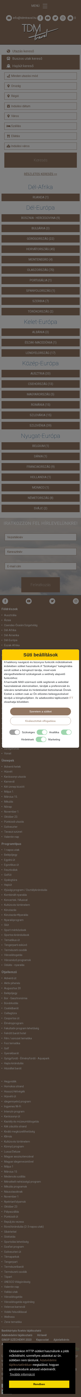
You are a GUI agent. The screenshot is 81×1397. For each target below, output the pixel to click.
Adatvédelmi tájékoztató (17, 1335)
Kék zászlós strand (15, 1126)
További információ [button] (22, 1374)
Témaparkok (11, 1256)
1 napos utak (11, 849)
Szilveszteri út (12, 1251)
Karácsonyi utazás (15, 776)
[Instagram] (76, 601)
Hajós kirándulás (14, 1063)
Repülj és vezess (14, 1221)
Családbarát (11, 1008)
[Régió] (40, 96)
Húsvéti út (10, 1096)
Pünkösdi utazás (14, 821)
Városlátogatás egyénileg (19, 1301)
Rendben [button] (39, 1384)
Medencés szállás (14, 1176)
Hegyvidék (10, 1081)
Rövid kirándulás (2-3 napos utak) (24, 1226)
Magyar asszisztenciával (19, 1156)
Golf (6, 1048)
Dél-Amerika (11, 635)
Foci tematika (12, 1043)
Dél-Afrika (10, 630)
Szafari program (14, 1246)
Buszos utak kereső (27, 59)
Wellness (9, 1316)
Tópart (8, 1276)
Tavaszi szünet (13, 831)
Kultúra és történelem (17, 904)
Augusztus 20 (12, 988)
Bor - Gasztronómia (15, 998)
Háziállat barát (12, 1068)
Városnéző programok (17, 960)
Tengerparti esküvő (15, 944)
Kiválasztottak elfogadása (40, 720)
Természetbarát (14, 1266)
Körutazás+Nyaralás (16, 914)
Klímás (8, 1136)
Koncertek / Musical (16, 899)
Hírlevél (42, 1335)
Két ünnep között (14, 786)
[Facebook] (40, 18)
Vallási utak (11, 1291)
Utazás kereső (23, 51)
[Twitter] (52, 601)
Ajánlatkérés (61, 1339)
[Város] (40, 116)
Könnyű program (14, 1146)
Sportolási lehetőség (16, 1241)
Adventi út (10, 978)
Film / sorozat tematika (18, 1038)
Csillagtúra (10, 1013)
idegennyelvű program (17, 1101)
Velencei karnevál (14, 1306)
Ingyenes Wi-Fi (12, 1106)
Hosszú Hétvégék (14, 1091)
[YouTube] (29, 601)
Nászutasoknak (13, 1191)
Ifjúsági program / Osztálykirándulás (25, 889)
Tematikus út (12, 940)
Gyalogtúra (10, 879)
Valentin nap (11, 836)
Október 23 (10, 1206)
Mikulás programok (15, 1186)
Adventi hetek (12, 766)
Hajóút (8, 884)
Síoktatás (9, 1236)
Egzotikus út (11, 864)
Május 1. (9, 791)
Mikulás (8, 801)
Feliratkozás (41, 585)
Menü (35, 6)
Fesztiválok (11, 869)
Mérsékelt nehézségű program (22, 1181)
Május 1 (8, 1166)
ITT (71, 697)
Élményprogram (13, 1023)
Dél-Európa (10, 640)
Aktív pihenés (12, 983)
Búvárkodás (11, 1003)
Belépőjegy (10, 854)
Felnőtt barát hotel (15, 1033)
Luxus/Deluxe (12, 1151)
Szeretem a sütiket (40, 711)
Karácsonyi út (12, 1116)
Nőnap (8, 806)
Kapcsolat (42, 1339)
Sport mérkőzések (15, 930)
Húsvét (8, 771)
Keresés (40, 160)
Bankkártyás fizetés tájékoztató (21, 1330)
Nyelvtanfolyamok (15, 1201)
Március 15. (11, 796)
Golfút (7, 874)
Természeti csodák (15, 950)
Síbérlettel (10, 1231)
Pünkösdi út (11, 1216)
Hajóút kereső (23, 66)
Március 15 (10, 1171)
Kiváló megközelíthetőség (19, 1131)
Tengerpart (11, 1261)
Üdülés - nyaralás (14, 964)
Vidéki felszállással (15, 1311)
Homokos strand (14, 1086)
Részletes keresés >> (40, 174)
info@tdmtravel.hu (25, 18)
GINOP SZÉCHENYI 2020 (16, 1339)
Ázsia (7, 620)
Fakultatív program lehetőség (21, 1028)
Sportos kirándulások (16, 934)
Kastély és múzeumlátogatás (21, 1121)
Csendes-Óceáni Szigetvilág (20, 625)
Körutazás (10, 909)
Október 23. (11, 816)
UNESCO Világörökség (17, 1281)
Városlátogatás (13, 954)
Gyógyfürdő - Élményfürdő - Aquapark (26, 1058)
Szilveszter (11, 826)
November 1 (11, 1196)
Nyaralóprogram (14, 920)
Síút (6, 924)
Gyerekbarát (11, 1053)
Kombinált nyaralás (15, 894)
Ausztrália (10, 615)
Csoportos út (11, 1018)
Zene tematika (13, 1321)
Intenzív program (14, 1111)
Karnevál (9, 781)
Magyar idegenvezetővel (19, 1161)
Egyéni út (9, 859)
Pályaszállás (11, 1211)
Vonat (7, 753)
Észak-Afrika (12, 645)
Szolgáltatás (11, 748)
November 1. (11, 811)
